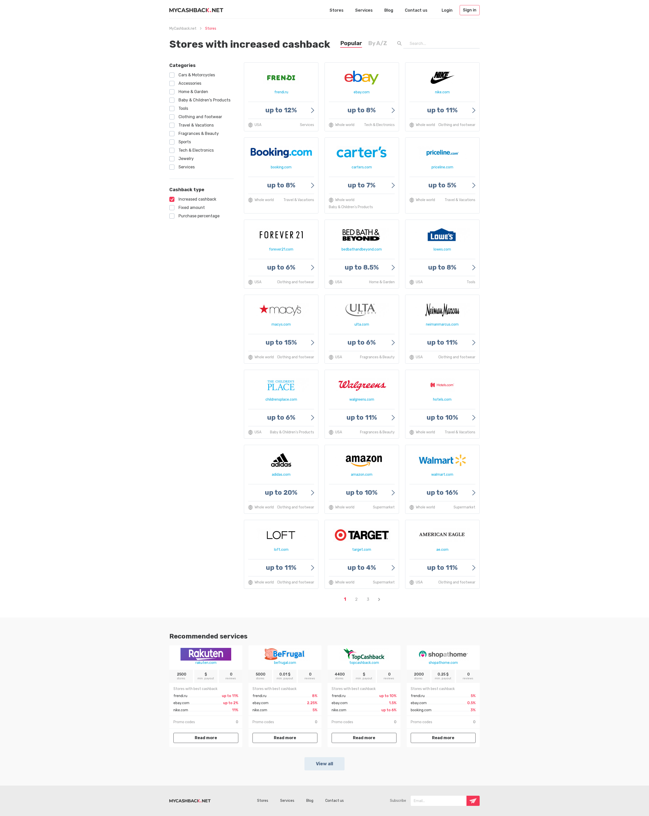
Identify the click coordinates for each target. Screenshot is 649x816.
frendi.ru (180, 696)
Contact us (416, 10)
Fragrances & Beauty (198, 133)
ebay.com (181, 703)
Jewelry (186, 158)
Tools (183, 108)
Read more (206, 737)
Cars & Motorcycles (196, 75)
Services (364, 10)
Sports (184, 141)
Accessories (189, 83)
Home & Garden (193, 91)
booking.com (421, 710)
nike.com (180, 710)
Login (447, 10)
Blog (388, 10)
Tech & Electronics (196, 150)
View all (324, 764)
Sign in (469, 10)
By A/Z (377, 43)
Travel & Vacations (196, 125)
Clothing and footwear (200, 116)
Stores (337, 10)
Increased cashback (197, 199)
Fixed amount (191, 207)
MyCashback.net (182, 28)
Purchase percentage (199, 216)
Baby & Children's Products (204, 100)
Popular (351, 43)
